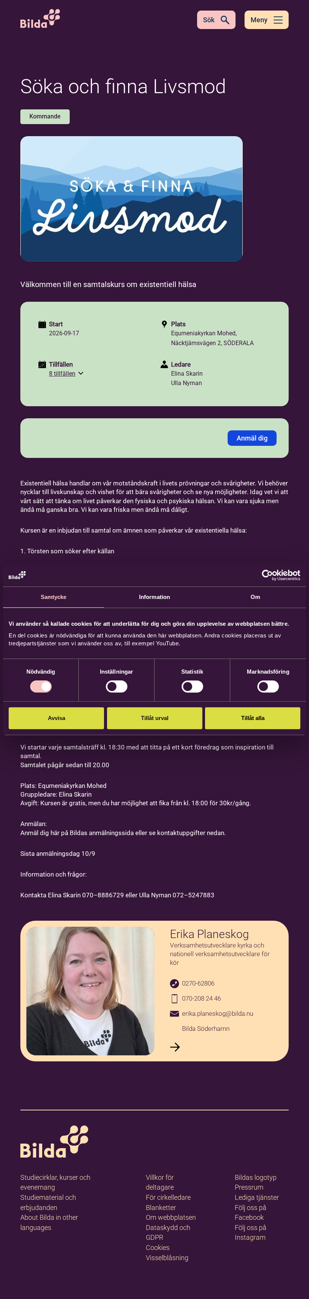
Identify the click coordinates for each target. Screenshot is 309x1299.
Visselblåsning (167, 1258)
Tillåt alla (253, 718)
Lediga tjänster (257, 1197)
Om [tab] (255, 597)
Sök (208, 20)
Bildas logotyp (256, 1177)
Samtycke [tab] (54, 597)
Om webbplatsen (171, 1217)
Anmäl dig (252, 438)
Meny (259, 20)
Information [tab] (154, 597)
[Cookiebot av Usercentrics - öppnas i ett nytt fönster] (267, 575)
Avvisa (56, 718)
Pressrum (249, 1187)
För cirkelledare (168, 1197)
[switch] (116, 686)
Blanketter (161, 1207)
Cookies (158, 1247)
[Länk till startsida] (54, 1143)
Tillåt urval (154, 718)
